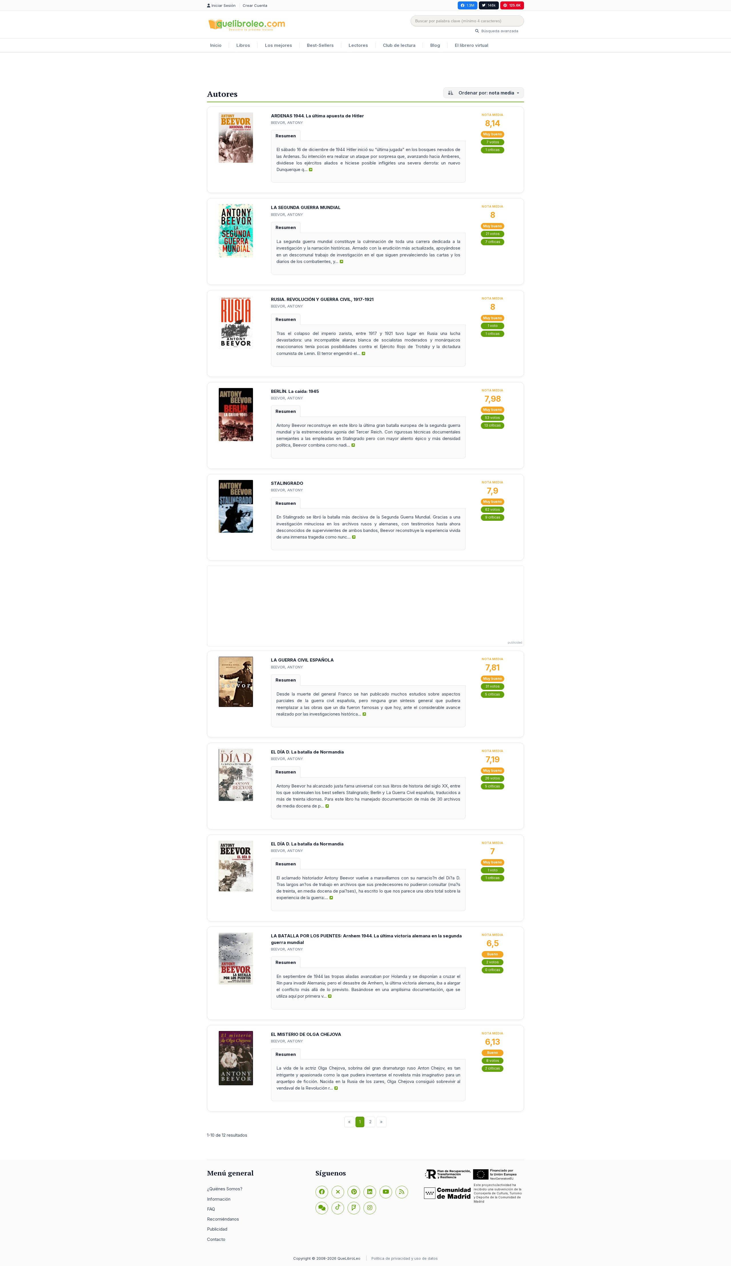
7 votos (492, 142)
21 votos (493, 234)
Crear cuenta (255, 5)
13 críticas (492, 425)
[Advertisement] (365, 71)
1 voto (493, 325)
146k (492, 5)
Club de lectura (399, 45)
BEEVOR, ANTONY (287, 122)
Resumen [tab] (286, 135)
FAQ (211, 1209)
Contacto (216, 1239)
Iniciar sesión (224, 5)
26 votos (492, 778)
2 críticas (492, 1068)
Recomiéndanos (223, 1219)
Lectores (358, 45)
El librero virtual (471, 45)
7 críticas (492, 242)
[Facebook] (322, 1192)
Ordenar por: (485, 93)
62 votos (492, 509)
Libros (243, 45)
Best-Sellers (320, 45)
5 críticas (492, 694)
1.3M (470, 5)
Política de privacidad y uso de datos (404, 1258)
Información (218, 1199)
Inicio (216, 45)
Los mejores (278, 45)
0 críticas (492, 970)
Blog (435, 45)
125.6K (515, 5)
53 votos (492, 417)
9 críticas (492, 517)
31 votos (492, 686)
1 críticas (492, 150)
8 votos (492, 1060)
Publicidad (217, 1229)
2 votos (492, 962)
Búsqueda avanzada (499, 31)
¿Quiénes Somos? (224, 1188)
